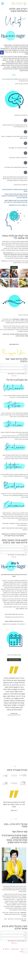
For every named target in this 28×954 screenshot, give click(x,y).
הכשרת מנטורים (15, 949)
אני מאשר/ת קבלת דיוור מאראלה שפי (17, 373)
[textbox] (14, 81)
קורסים (7, 949)
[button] (2, 52)
